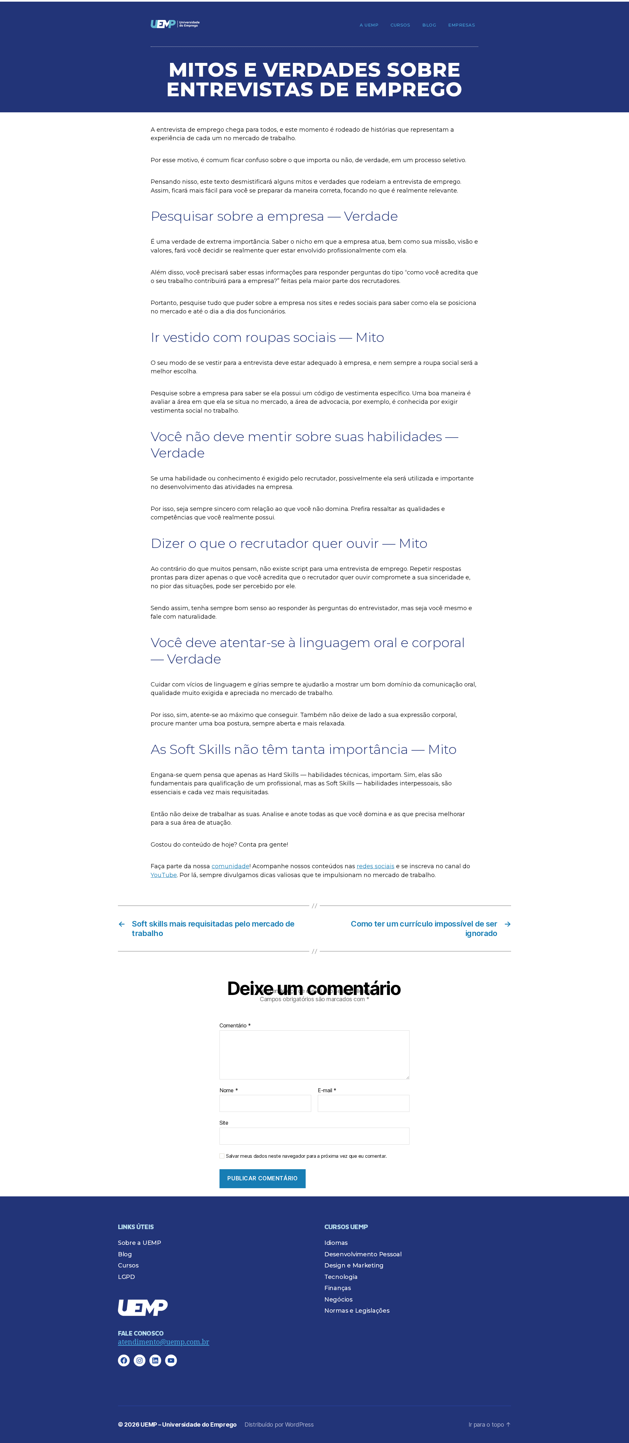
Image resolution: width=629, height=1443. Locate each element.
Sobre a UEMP (139, 1242)
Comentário (235, 1026)
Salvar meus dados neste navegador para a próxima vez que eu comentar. (306, 1156)
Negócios (338, 1299)
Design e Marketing (354, 1265)
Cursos (400, 25)
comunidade (230, 866)
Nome (228, 1091)
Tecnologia (340, 1277)
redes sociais (375, 866)
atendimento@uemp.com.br (163, 1342)
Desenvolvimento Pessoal (363, 1254)
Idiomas (336, 1242)
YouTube (164, 875)
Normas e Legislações (357, 1310)
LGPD (126, 1277)
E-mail (327, 1091)
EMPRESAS (461, 25)
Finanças (337, 1288)
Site (223, 1122)
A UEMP (369, 25)
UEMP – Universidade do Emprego (189, 1424)
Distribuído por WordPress (279, 1424)
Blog (429, 25)
